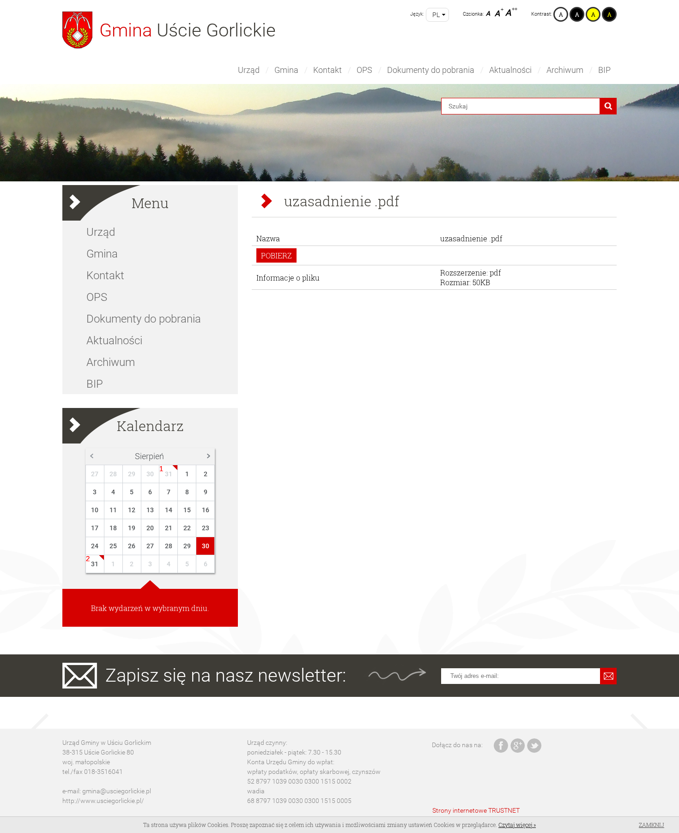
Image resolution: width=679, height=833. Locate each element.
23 (205, 528)
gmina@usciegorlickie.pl (116, 791)
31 (168, 474)
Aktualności (510, 70)
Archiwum (564, 70)
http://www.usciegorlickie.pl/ (103, 800)
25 (113, 546)
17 (94, 528)
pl (436, 14)
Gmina (286, 70)
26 (131, 546)
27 (94, 474)
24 (94, 546)
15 (187, 510)
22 (187, 528)
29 (131, 474)
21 (168, 528)
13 (150, 510)
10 (94, 510)
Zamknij (651, 824)
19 (131, 528)
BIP (604, 70)
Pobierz (276, 255)
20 (150, 528)
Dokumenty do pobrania (430, 70)
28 (113, 474)
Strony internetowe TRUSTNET (476, 810)
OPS (364, 70)
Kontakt (327, 70)
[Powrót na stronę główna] (77, 30)
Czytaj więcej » (517, 824)
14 (168, 510)
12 (131, 510)
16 (205, 510)
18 (113, 528)
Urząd (249, 70)
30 (150, 474)
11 (113, 510)
